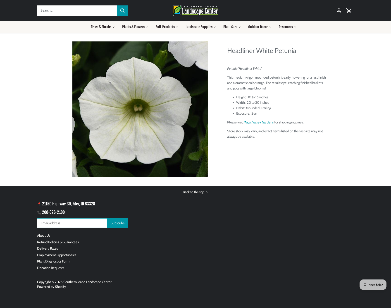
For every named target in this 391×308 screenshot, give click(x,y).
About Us (43, 235)
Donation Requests (50, 268)
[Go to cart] (349, 10)
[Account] (339, 10)
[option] (140, 109)
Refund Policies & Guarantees (58, 242)
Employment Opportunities (56, 255)
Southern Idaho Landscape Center (87, 282)
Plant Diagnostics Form (53, 261)
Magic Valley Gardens (258, 122)
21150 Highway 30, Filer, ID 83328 (68, 203)
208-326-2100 (53, 212)
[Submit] (122, 10)
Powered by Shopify (51, 287)
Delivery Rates (47, 248)
